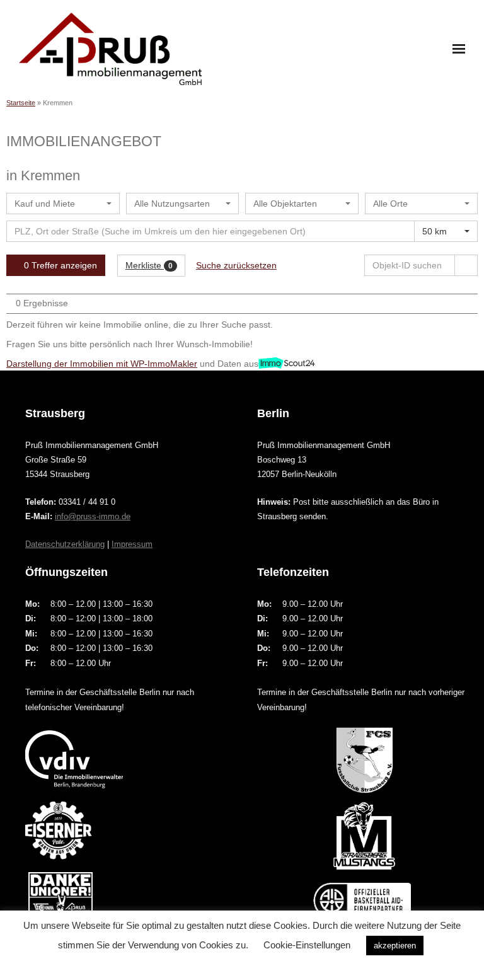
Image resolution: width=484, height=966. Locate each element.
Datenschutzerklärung (65, 544)
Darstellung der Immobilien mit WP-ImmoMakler (101, 364)
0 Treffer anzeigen (59, 265)
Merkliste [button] (149, 265)
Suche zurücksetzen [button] (236, 265)
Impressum (132, 544)
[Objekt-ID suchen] (466, 265)
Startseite (20, 102)
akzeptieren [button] (395, 945)
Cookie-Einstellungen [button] (306, 945)
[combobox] (63, 203)
